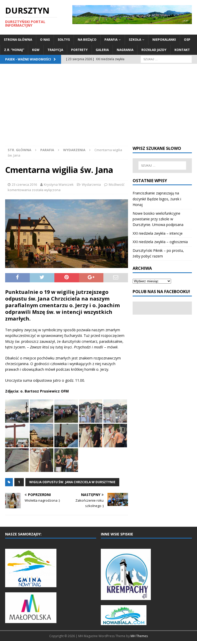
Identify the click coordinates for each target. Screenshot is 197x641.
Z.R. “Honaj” (14, 50)
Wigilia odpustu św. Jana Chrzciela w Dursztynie (72, 482)
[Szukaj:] (166, 58)
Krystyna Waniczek (59, 184)
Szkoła (135, 39)
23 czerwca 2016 (24, 184)
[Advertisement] (98, 107)
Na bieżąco (87, 39)
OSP (187, 39)
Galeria (102, 50)
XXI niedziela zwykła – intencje (158, 233)
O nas (45, 39)
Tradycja (55, 50)
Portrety (79, 50)
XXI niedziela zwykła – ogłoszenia (160, 241)
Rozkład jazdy (153, 50)
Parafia (110, 39)
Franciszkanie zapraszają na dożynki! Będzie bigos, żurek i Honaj (157, 199)
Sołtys (64, 39)
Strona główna (18, 39)
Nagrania (125, 50)
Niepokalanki (164, 39)
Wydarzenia (91, 184)
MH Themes (139, 636)
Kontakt (182, 50)
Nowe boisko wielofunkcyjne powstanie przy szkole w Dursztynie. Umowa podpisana (158, 219)
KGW (36, 50)
